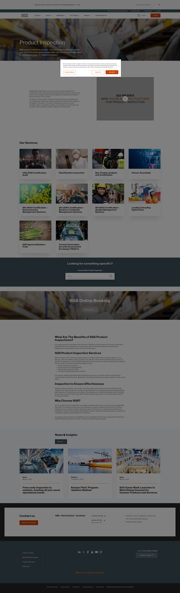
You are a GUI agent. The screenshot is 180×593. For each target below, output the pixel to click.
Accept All (112, 72)
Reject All (98, 72)
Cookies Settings (69, 72)
